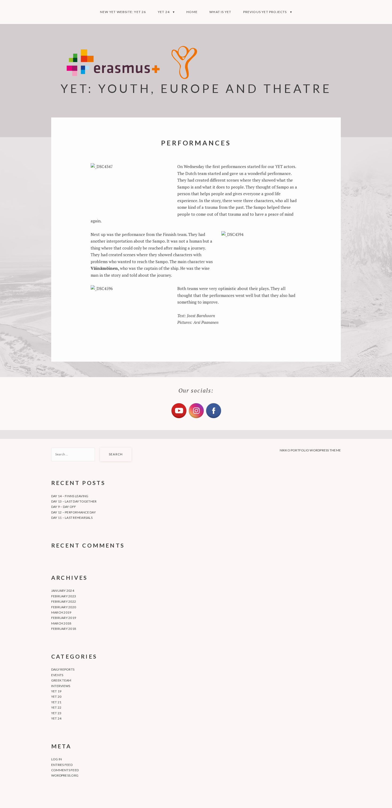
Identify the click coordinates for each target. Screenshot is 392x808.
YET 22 (56, 707)
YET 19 (56, 691)
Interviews (60, 686)
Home (192, 12)
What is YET (220, 12)
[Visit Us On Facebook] (213, 417)
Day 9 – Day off (63, 507)
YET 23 (56, 713)
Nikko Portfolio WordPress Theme (310, 450)
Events (57, 675)
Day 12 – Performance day (73, 512)
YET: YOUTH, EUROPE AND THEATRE (196, 88)
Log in (56, 759)
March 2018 (61, 623)
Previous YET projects (265, 12)
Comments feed (65, 770)
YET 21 (56, 702)
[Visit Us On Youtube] (178, 417)
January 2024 (62, 591)
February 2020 (63, 607)
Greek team (61, 680)
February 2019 (63, 618)
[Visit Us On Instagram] (196, 417)
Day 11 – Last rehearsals (72, 518)
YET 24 (164, 12)
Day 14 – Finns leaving (69, 496)
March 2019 (61, 612)
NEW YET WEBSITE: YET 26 (123, 12)
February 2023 (63, 596)
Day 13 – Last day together (74, 501)
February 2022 (63, 601)
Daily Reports (62, 669)
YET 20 (56, 697)
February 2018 (63, 629)
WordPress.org (64, 775)
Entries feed (62, 765)
